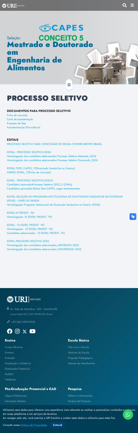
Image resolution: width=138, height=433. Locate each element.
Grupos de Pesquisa (79, 401)
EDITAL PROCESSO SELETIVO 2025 (28, 241)
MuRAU (9, 374)
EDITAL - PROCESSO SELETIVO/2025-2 (30, 180)
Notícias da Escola (78, 352)
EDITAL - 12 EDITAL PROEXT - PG (25, 225)
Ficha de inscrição (17, 115)
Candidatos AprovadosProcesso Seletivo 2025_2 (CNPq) (39, 184)
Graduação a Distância (18, 363)
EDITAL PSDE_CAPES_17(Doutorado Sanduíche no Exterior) (41, 168)
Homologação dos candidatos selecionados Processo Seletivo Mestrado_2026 (51, 156)
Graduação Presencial (17, 369)
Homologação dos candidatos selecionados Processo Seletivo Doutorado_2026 (52, 160)
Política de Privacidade (34, 425)
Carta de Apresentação (20, 119)
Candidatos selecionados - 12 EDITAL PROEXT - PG (36, 233)
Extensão (10, 358)
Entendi (57, 425)
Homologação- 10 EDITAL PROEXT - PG (29, 217)
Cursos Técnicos (14, 347)
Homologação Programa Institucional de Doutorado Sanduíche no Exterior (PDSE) (53, 205)
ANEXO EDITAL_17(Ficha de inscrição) (29, 172)
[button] (69, 84)
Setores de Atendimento (81, 363)
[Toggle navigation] (132, 5)
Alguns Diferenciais (16, 396)
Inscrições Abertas (15, 401)
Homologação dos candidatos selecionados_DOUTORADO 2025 (44, 249)
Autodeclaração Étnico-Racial (23, 127)
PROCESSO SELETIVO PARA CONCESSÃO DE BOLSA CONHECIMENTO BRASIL (54, 144)
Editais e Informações (80, 396)
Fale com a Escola (78, 347)
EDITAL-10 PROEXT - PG (20, 213)
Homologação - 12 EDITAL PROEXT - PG (30, 229)
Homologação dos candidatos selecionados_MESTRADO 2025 (43, 245)
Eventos (9, 352)
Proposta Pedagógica (80, 358)
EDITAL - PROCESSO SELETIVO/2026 (29, 152)
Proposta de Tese (16, 123)
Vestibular (10, 379)
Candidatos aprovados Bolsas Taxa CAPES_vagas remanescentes (43, 188)
